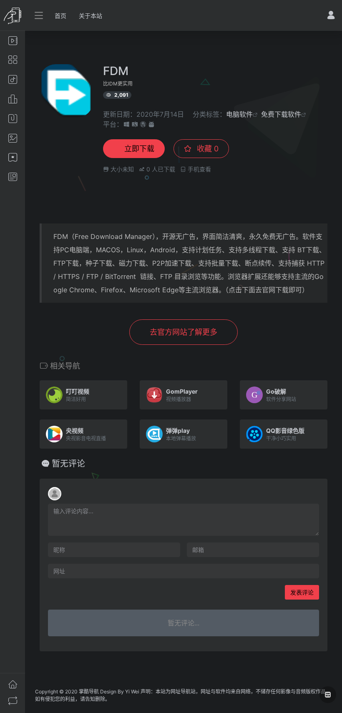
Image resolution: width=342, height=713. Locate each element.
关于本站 (90, 15)
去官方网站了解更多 (183, 332)
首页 (60, 15)
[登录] (331, 16)
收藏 (207, 148)
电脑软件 (239, 114)
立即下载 (139, 148)
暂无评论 (68, 464)
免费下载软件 (281, 114)
